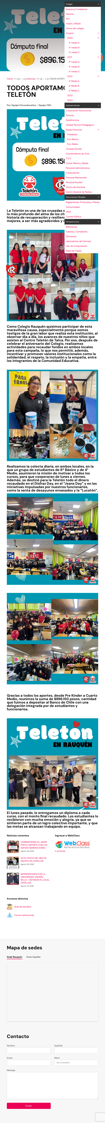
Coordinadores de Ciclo (78, 153)
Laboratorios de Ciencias (78, 241)
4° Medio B (74, 85)
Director (70, 115)
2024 (70, 100)
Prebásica (72, 134)
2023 (69, 95)
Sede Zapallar (33, 956)
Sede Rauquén (14, 956)
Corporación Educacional (78, 110)
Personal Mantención (76, 177)
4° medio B (74, 47)
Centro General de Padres (79, 192)
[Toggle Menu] (97, 269)
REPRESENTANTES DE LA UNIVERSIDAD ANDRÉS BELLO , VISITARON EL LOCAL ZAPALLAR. (35, 878)
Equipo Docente (74, 129)
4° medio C (74, 52)
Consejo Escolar (74, 148)
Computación (72, 172)
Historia (70, 14)
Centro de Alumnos (75, 187)
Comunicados (73, 207)
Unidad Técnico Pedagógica (80, 124)
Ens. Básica (72, 139)
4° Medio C (74, 90)
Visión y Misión (73, 23)
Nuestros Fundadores (77, 9)
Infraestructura (72, 221)
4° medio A (74, 42)
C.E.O (68, 158)
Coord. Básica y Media (77, 163)
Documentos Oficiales (75, 197)
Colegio (69, 4)
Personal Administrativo (78, 168)
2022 (69, 76)
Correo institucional (24, 915)
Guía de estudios (22, 906)
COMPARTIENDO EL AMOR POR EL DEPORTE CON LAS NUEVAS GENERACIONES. (34, 845)
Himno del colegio (75, 28)
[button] (98, 4)
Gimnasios (71, 236)
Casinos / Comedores (76, 231)
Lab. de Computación (76, 246)
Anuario (70, 33)
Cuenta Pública (73, 216)
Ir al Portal (60, 851)
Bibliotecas (71, 226)
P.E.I (68, 18)
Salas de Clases (74, 250)
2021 (69, 57)
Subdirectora (72, 120)
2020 (70, 38)
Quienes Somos (73, 105)
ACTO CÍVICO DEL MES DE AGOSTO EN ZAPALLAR (33, 859)
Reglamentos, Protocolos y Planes (83, 202)
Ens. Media (72, 144)
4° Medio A (74, 81)
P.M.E (68, 211)
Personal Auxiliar (74, 182)
